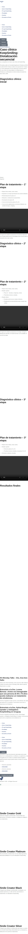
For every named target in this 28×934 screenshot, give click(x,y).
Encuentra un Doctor (6, 17)
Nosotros (4, 15)
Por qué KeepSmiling (6, 11)
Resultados (4, 13)
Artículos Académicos (5, 47)
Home (3, 6)
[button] (14, 21)
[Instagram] (5, 778)
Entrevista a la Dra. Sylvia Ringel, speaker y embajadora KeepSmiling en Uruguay (13, 710)
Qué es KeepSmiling (6, 8)
